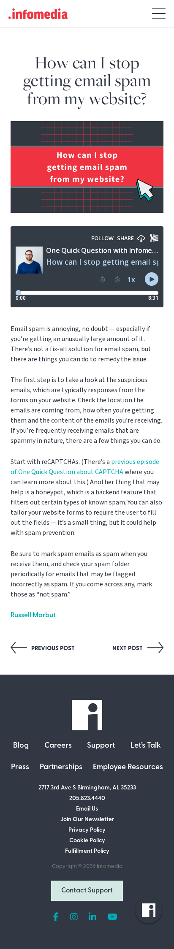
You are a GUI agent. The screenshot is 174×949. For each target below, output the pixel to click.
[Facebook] (56, 917)
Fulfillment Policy (87, 851)
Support (101, 746)
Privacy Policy (87, 830)
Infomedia (109, 866)
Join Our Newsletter (87, 819)
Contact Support (87, 890)
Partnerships (61, 767)
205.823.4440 (87, 798)
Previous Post (52, 648)
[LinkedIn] (92, 917)
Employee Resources (128, 767)
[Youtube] (112, 917)
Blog (21, 746)
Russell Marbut (33, 615)
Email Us (87, 809)
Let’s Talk (145, 746)
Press (20, 767)
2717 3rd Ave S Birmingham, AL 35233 (87, 788)
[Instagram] (74, 917)
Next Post (128, 648)
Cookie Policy (87, 841)
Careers (58, 746)
